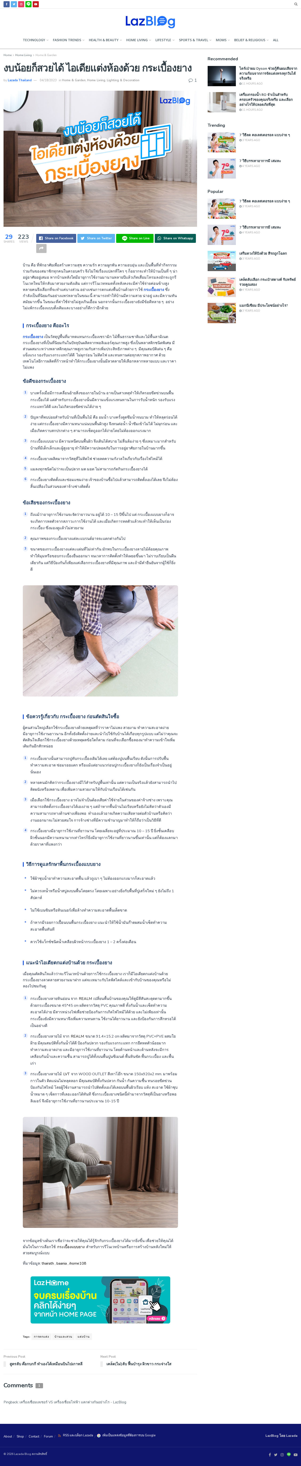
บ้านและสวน (63, 1337)
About (8, 1436)
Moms (221, 40)
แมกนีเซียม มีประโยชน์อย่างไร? (263, 305)
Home (8, 55)
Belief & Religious (249, 40)
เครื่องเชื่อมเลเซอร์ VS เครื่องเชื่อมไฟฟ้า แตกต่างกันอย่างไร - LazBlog (73, 1402)
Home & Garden (46, 55)
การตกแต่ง (41, 1337)
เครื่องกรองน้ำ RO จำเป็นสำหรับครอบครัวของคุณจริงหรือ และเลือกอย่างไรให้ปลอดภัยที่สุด (266, 99)
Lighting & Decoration (123, 80)
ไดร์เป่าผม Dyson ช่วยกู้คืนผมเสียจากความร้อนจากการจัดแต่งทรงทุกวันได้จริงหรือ (268, 73)
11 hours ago (252, 84)
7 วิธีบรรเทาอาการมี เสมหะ (260, 160)
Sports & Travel (193, 40)
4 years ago (251, 166)
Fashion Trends (67, 40)
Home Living (137, 40)
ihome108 (77, 1263)
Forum (48, 1436)
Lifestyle (163, 40)
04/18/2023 (48, 80)
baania (61, 1263)
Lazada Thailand (20, 80)
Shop (20, 1436)
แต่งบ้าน (84, 1337)
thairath (48, 1263)
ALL (275, 40)
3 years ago (251, 140)
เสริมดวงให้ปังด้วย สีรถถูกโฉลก (263, 253)
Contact (34, 1436)
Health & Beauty (104, 40)
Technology (34, 40)
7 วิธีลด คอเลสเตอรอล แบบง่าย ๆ (264, 134)
